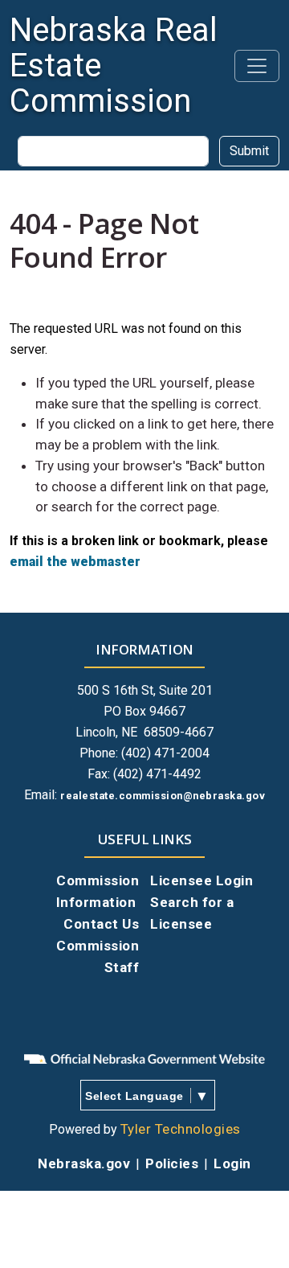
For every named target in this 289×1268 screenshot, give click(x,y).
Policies (171, 1163)
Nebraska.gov (84, 1163)
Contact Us (101, 924)
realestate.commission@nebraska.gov (162, 796)
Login (232, 1163)
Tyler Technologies (180, 1129)
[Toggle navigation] (256, 66)
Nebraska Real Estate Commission (114, 66)
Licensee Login (201, 880)
